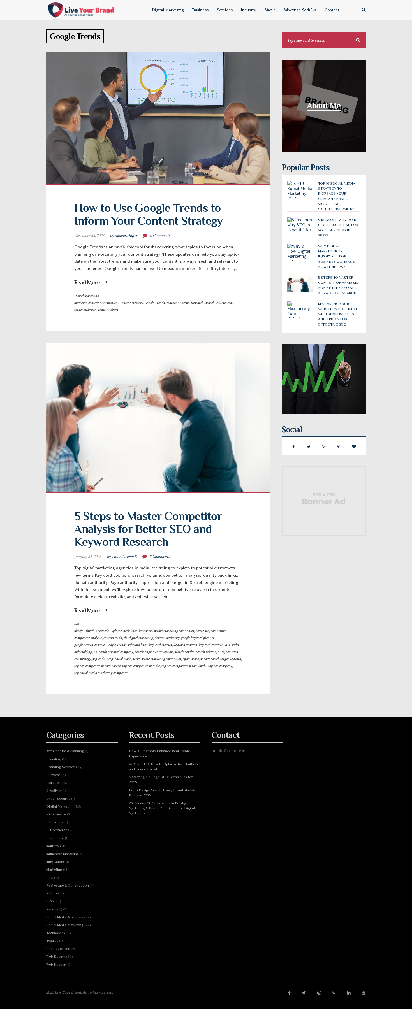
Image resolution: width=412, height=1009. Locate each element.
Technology (56, 933)
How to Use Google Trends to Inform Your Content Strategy (149, 214)
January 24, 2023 (87, 556)
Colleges (53, 782)
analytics (80, 303)
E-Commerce (56, 830)
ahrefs (78, 631)
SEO (77, 624)
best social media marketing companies (166, 631)
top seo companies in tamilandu (184, 666)
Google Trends (155, 303)
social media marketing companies (157, 659)
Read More (87, 282)
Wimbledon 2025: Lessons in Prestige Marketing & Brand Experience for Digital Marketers (162, 808)
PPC (49, 877)
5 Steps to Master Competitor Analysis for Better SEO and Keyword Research (149, 528)
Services (53, 909)
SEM (221, 652)
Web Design (55, 956)
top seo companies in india (141, 666)
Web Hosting (56, 964)
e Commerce (56, 814)
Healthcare (55, 838)
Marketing (54, 869)
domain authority (167, 638)
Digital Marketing (86, 296)
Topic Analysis (108, 310)
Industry (52, 846)
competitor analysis (88, 638)
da (125, 638)
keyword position (185, 645)
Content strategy (131, 303)
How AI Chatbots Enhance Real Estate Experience (159, 753)
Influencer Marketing (62, 854)
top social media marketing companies (101, 673)
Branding (53, 759)
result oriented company (116, 652)
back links (130, 631)
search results (184, 652)
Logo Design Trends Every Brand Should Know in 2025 (162, 792)
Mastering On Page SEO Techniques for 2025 (161, 779)
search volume (215, 303)
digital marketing (141, 638)
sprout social (209, 659)
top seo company (220, 666)
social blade (123, 659)
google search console (89, 645)
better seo (202, 631)
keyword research (211, 645)
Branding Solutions (61, 767)
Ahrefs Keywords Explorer (103, 631)
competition (219, 631)
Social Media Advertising (65, 917)
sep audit (98, 659)
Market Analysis (177, 303)
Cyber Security (58, 798)
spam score (191, 659)
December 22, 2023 (89, 235)
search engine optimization (154, 652)
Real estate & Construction (67, 885)
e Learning (55, 822)
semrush (232, 652)
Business (53, 775)
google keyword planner (197, 638)
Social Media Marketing (65, 925)
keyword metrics (160, 645)
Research (197, 303)
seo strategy (82, 659)
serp (110, 659)
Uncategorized (58, 949)
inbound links (137, 645)
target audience (85, 310)
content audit (112, 638)
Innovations (55, 861)
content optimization (103, 303)
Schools (52, 893)
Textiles (52, 940)
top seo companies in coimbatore (97, 666)
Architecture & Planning (65, 751)
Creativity (54, 790)
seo (229, 303)
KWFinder (232, 645)
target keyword (230, 659)
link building (83, 652)
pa (95, 652)
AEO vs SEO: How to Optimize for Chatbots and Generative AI (163, 766)
